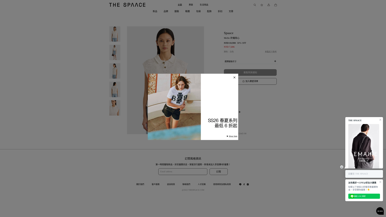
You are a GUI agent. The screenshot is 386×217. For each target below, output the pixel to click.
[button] (234, 77)
